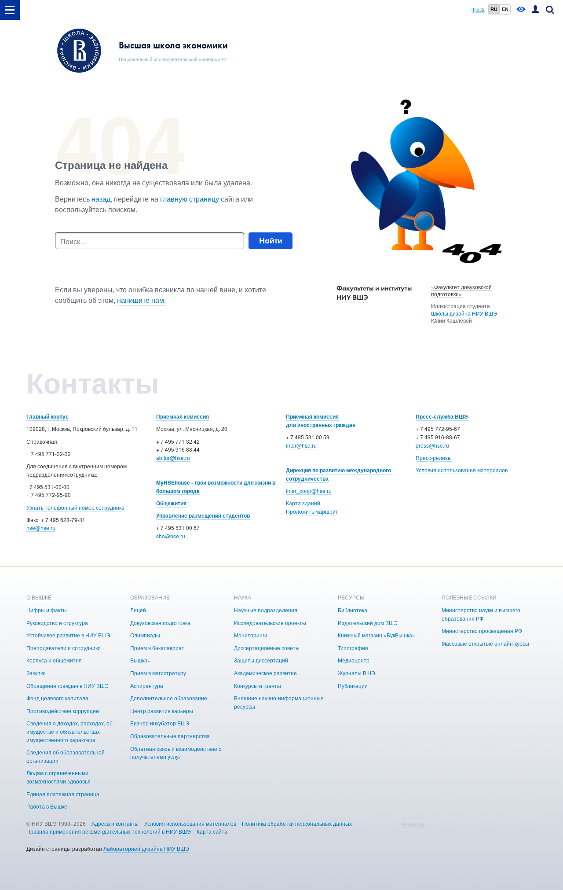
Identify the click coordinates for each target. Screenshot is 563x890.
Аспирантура (146, 685)
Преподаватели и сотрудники (63, 647)
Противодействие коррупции (62, 710)
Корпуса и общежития (54, 660)
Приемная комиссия (182, 416)
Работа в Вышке (46, 806)
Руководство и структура (57, 622)
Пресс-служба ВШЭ (442, 416)
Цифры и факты (46, 610)
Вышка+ (140, 660)
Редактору (413, 824)
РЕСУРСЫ (351, 597)
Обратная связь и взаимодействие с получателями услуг (175, 753)
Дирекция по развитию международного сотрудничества (338, 474)
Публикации (353, 685)
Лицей (138, 610)
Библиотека (352, 610)
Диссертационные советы (267, 647)
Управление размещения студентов (203, 515)
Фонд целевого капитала (57, 698)
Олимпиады (145, 635)
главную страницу (189, 199)
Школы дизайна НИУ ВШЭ (464, 313)
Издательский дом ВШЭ (368, 622)
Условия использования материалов (462, 470)
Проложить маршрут (312, 511)
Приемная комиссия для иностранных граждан (320, 420)
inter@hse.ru (301, 445)
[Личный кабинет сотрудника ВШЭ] (535, 10)
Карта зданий (303, 503)
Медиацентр (353, 660)
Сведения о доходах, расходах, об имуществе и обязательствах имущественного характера (69, 731)
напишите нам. (141, 300)
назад (100, 199)
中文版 (478, 9)
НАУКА (242, 597)
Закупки (36, 673)
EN (505, 9)
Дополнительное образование (168, 698)
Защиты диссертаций (261, 660)
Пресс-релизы (434, 457)
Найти (270, 240)
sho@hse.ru (170, 536)
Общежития (171, 503)
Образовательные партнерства (170, 735)
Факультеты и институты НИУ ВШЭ (374, 292)
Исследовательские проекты (270, 622)
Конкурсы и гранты (257, 685)
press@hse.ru (432, 445)
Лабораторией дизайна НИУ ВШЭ (146, 848)
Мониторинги (250, 635)
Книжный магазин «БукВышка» (376, 635)
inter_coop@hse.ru (309, 490)
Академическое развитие (265, 673)
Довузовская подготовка (160, 622)
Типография (353, 647)
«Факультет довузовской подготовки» (461, 290)
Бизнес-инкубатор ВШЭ (160, 723)
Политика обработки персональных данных (297, 823)
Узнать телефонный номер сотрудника (75, 507)
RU (493, 9)
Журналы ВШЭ (356, 673)
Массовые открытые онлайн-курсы (485, 643)
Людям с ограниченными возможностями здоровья (58, 777)
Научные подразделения (265, 610)
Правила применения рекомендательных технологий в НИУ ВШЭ (108, 831)
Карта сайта (212, 831)
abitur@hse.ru (173, 457)
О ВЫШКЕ (38, 597)
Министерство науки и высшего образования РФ (481, 614)
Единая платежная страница (62, 794)
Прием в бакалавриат (157, 647)
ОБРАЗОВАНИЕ (150, 597)
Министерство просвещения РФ (482, 630)
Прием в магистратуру (158, 673)
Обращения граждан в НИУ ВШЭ (67, 685)
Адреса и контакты (115, 823)
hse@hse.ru (40, 527)
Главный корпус (47, 416)
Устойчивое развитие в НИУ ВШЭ (68, 635)
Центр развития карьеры (161, 710)
